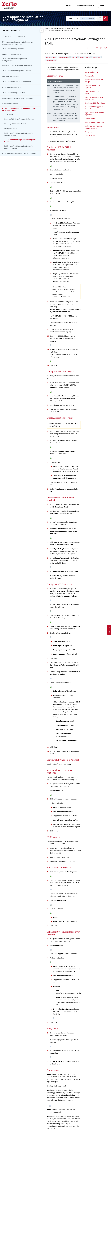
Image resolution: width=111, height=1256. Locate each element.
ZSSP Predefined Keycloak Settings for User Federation (18, 134)
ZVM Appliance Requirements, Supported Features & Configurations (17, 43)
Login (102, 5)
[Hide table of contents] (41, 30)
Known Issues (90, 135)
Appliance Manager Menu (11, 54)
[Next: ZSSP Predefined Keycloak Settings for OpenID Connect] (92, 48)
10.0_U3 (74, 57)
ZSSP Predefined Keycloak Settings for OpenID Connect (18, 147)
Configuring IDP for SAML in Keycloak (94, 81)
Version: (47, 53)
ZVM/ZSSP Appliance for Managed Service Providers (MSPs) (19, 109)
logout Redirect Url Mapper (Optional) (94, 113)
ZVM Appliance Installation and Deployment (65, 28)
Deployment (96, 57)
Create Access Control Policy (92, 92)
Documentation (51, 60)
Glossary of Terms (91, 72)
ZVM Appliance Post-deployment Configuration (14, 59)
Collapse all (21, 36)
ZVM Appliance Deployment (13, 49)
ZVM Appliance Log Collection (13, 93)
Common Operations (10, 104)
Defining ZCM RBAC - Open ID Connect (19, 119)
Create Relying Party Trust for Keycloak (94, 98)
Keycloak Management (11, 76)
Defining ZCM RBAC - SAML (15, 124)
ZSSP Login (8, 114)
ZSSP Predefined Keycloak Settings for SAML (20, 140)
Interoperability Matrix (85, 5)
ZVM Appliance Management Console (16, 71)
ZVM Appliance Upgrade (11, 87)
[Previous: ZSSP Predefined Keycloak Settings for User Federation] (88, 48)
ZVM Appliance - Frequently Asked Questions (19, 153)
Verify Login (89, 132)
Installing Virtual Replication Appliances (17, 65)
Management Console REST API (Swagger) (18, 98)
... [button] (81, 28)
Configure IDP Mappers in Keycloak (94, 108)
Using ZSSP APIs (10, 128)
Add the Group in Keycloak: (94, 122)
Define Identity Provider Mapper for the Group (93, 127)
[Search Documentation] (105, 18)
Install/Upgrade (84, 57)
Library (68, 5)
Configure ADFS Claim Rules (95, 103)
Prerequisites (89, 76)
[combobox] (61, 54)
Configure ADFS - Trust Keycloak (93, 86)
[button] (93, 18)
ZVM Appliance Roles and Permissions (16, 82)
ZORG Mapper (90, 118)
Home (46, 28)
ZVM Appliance (64, 57)
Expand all (8, 36)
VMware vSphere (51, 57)
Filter (70, 18)
